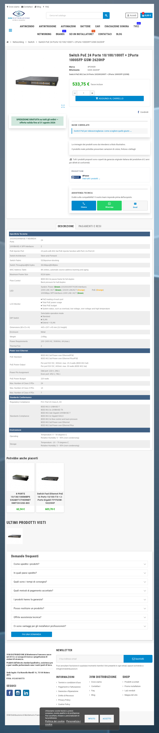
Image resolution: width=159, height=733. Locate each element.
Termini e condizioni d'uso (69, 682)
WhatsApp (109, 207)
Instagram (18, 693)
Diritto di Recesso (66, 695)
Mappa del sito (131, 695)
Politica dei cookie (55, 721)
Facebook (10, 693)
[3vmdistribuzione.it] (18, 15)
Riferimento (74, 70)
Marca (72, 67)
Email (135, 207)
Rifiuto (91, 719)
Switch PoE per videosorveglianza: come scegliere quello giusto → (103, 131)
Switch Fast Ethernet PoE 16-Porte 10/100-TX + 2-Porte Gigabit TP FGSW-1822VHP (50, 498)
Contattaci (28, 7)
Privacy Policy (64, 700)
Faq (93, 690)
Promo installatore (133, 686)
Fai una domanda (31, 634)
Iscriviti (139, 658)
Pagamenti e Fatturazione (69, 687)
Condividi (144, 112)
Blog (39, 7)
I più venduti (130, 690)
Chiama (84, 207)
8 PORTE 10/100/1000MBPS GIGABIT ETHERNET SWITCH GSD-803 (20, 498)
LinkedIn (26, 693)
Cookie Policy (64, 704)
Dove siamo (13, 7)
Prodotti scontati (132, 682)
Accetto (107, 719)
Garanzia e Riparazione (68, 691)
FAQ (47, 7)
